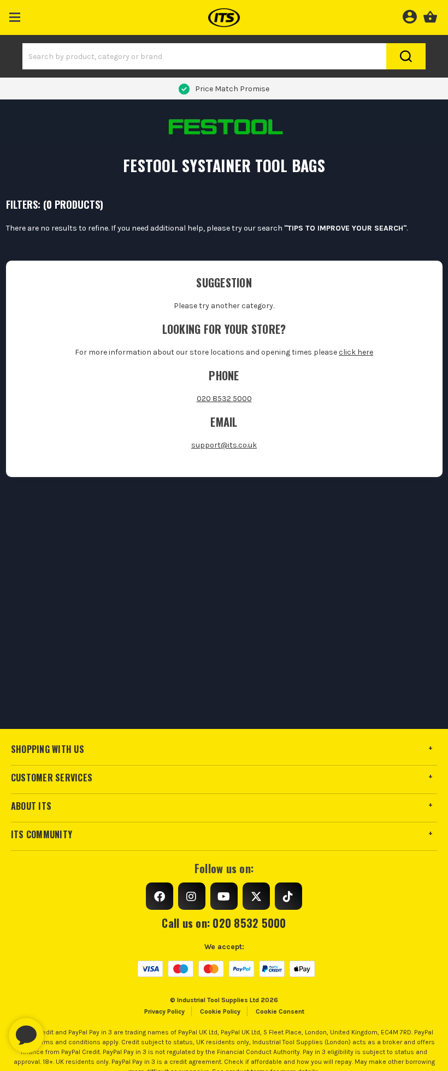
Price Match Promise (232, 88)
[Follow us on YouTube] (224, 896)
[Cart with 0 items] (430, 15)
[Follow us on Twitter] (256, 896)
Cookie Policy (220, 1011)
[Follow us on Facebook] (159, 896)
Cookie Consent (280, 1011)
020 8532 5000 (224, 398)
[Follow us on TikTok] (288, 896)
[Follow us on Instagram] (191, 896)
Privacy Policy (164, 1011)
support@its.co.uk (224, 445)
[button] (15, 15)
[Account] (409, 15)
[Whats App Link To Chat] (61, 1030)
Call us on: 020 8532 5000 (224, 923)
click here (356, 352)
